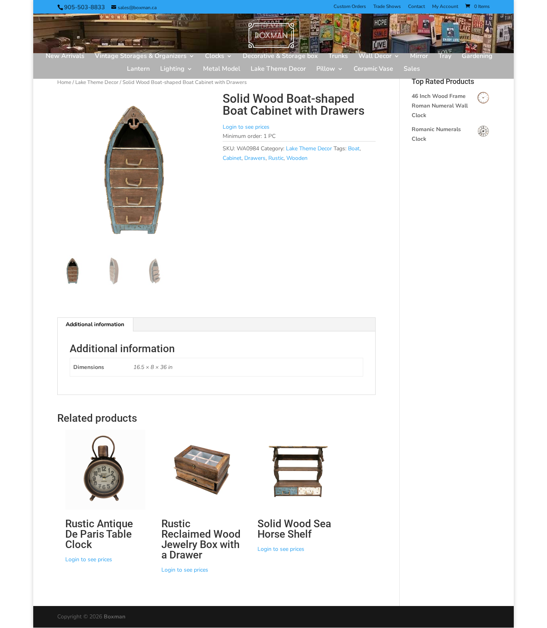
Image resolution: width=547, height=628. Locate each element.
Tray (444, 56)
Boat (354, 148)
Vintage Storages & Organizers (141, 56)
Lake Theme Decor (278, 69)
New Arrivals (65, 56)
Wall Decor (375, 56)
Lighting (172, 69)
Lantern (138, 69)
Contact (416, 7)
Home (64, 82)
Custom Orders (350, 7)
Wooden (297, 158)
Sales (412, 69)
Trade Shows (387, 7)
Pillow (325, 69)
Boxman (114, 616)
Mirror (419, 56)
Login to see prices (246, 127)
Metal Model (221, 69)
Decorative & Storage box (280, 56)
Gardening (477, 56)
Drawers (254, 158)
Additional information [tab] (95, 324)
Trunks (338, 56)
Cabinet (232, 158)
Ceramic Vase (373, 69)
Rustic (276, 158)
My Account (445, 7)
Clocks (214, 56)
